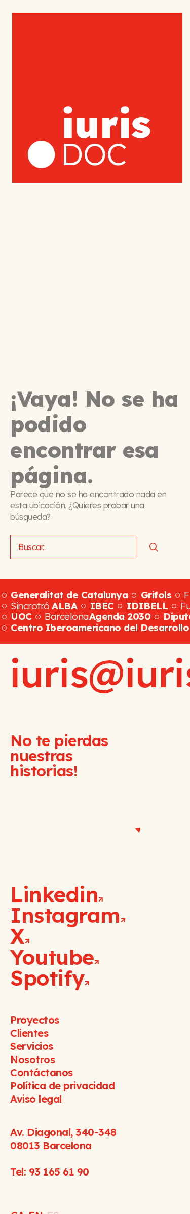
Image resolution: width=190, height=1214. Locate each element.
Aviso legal (36, 1098)
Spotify (47, 978)
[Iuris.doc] (97, 98)
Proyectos (34, 1019)
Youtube (52, 957)
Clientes (29, 1033)
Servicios (31, 1046)
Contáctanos (41, 1072)
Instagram (65, 915)
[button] (164, 20)
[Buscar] (154, 547)
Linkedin (54, 894)
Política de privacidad (62, 1085)
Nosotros (32, 1059)
